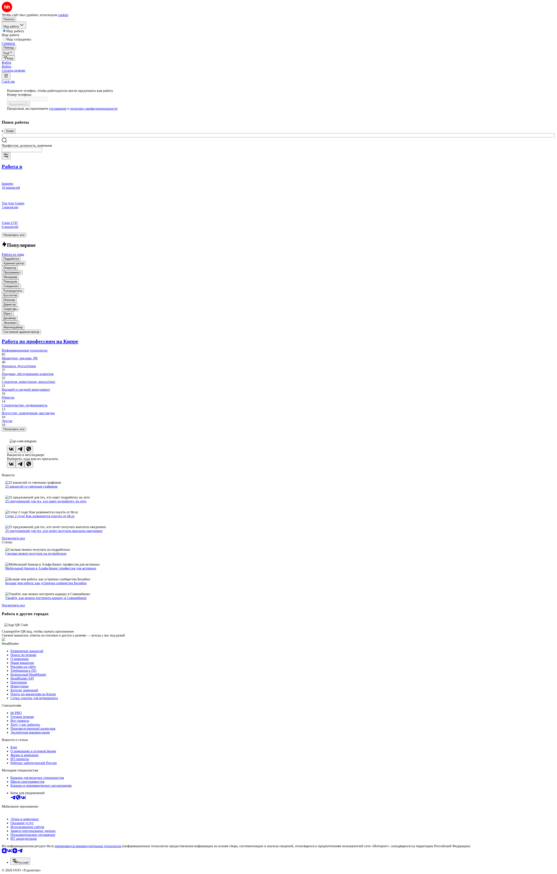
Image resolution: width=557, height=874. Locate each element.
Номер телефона (19, 94)
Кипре (10, 131)
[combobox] (22, 150)
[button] (6, 62)
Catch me (8, 81)
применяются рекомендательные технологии (88, 846)
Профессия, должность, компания (27, 145)
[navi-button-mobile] (6, 76)
